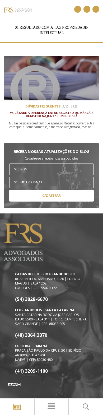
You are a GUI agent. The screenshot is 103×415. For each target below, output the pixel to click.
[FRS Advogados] (77, 9)
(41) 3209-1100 (31, 371)
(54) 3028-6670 (31, 299)
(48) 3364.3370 (31, 335)
